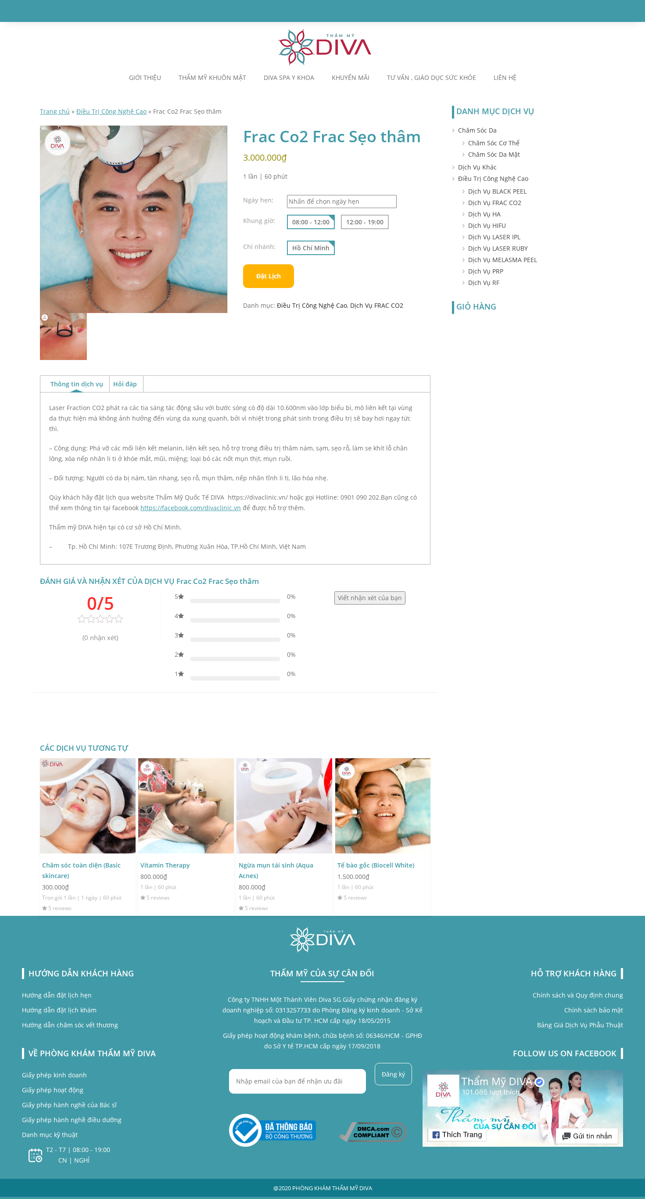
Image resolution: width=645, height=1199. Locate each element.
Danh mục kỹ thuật (50, 1135)
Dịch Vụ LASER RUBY (498, 248)
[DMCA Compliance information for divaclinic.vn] (373, 1131)
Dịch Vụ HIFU (487, 225)
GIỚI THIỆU (145, 78)
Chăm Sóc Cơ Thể (494, 143)
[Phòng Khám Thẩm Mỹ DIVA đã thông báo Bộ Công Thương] (272, 1129)
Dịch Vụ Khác (477, 167)
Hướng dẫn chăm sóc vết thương (70, 1025)
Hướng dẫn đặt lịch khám (59, 1010)
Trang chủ (55, 111)
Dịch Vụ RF (483, 282)
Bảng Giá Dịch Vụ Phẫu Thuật (580, 1025)
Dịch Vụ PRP (485, 271)
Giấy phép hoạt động (52, 1090)
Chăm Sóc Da (477, 130)
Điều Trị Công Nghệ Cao (111, 111)
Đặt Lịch (268, 276)
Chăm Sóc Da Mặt (494, 154)
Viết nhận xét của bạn (370, 598)
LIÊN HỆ (505, 78)
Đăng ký (393, 1074)
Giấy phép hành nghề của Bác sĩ (69, 1105)
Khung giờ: (259, 221)
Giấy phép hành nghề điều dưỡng (72, 1120)
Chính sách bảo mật (593, 1010)
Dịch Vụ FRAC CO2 (376, 305)
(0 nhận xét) (100, 637)
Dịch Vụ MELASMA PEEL (502, 260)
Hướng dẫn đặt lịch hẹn (57, 995)
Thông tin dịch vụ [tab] (76, 384)
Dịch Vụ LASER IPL (494, 237)
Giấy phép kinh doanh (54, 1075)
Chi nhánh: (259, 247)
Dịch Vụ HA (484, 214)
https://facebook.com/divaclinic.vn (190, 508)
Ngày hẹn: (258, 200)
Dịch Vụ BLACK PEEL (497, 191)
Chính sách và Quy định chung (578, 995)
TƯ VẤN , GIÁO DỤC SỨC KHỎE (431, 78)
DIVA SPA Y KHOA (289, 78)
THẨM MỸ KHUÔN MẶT (212, 78)
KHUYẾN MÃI (350, 78)
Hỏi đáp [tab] (125, 384)
